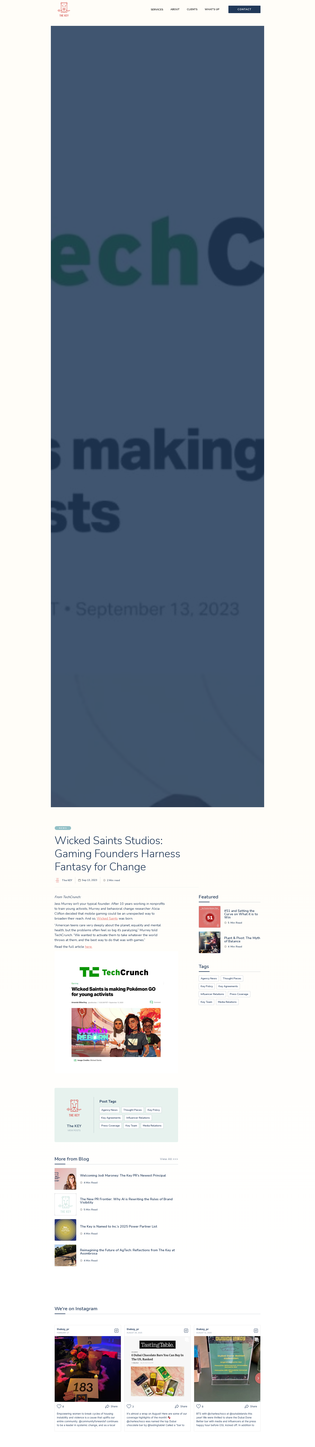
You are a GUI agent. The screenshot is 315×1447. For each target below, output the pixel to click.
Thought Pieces (132, 1110)
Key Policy (154, 1110)
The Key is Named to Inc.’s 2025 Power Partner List (118, 1226)
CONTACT (244, 9)
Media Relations (152, 1125)
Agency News (109, 1110)
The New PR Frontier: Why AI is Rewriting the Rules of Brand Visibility (126, 1200)
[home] (66, 9)
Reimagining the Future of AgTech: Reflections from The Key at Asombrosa (127, 1251)
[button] (175, 9)
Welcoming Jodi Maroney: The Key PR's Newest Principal (123, 1175)
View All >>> (169, 1159)
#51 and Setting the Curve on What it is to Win (241, 914)
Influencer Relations (138, 1118)
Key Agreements (111, 1118)
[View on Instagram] (116, 1330)
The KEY (67, 880)
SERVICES (157, 9)
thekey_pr (63, 1329)
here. (88, 947)
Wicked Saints (107, 918)
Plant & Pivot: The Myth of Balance (242, 939)
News (63, 828)
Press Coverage (110, 1125)
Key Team (131, 1125)
